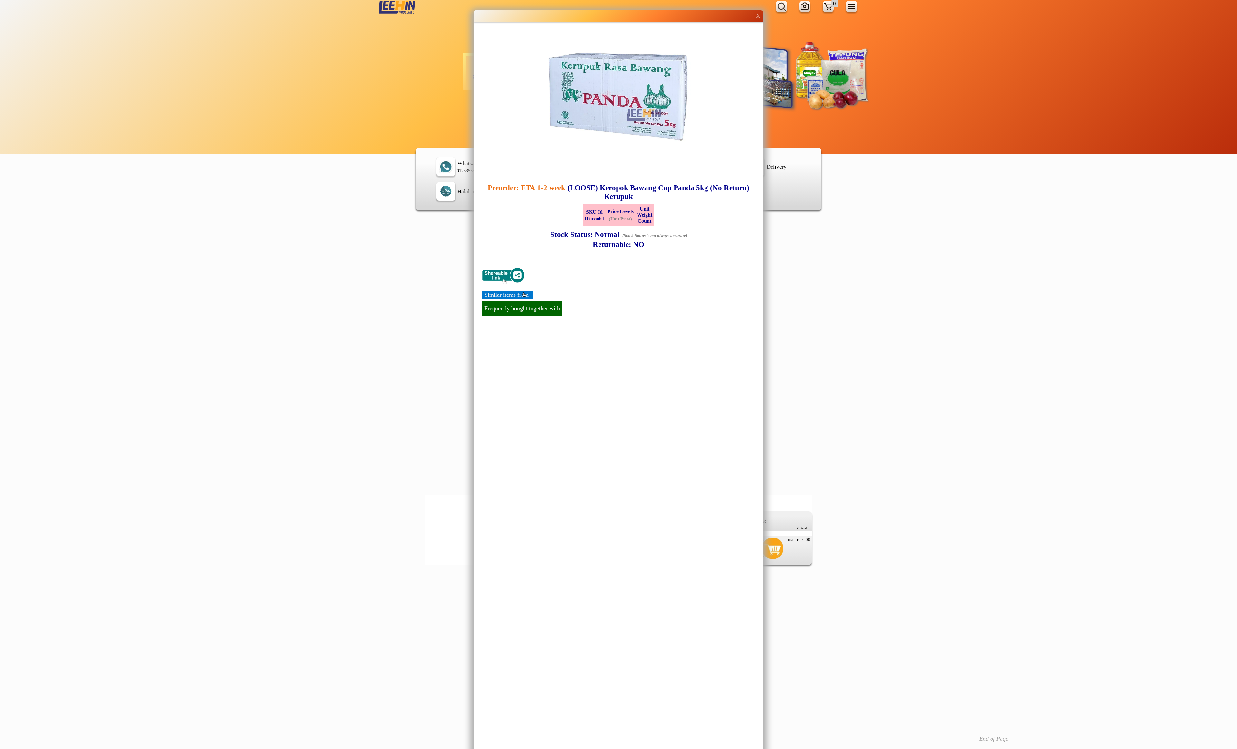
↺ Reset (802, 528)
